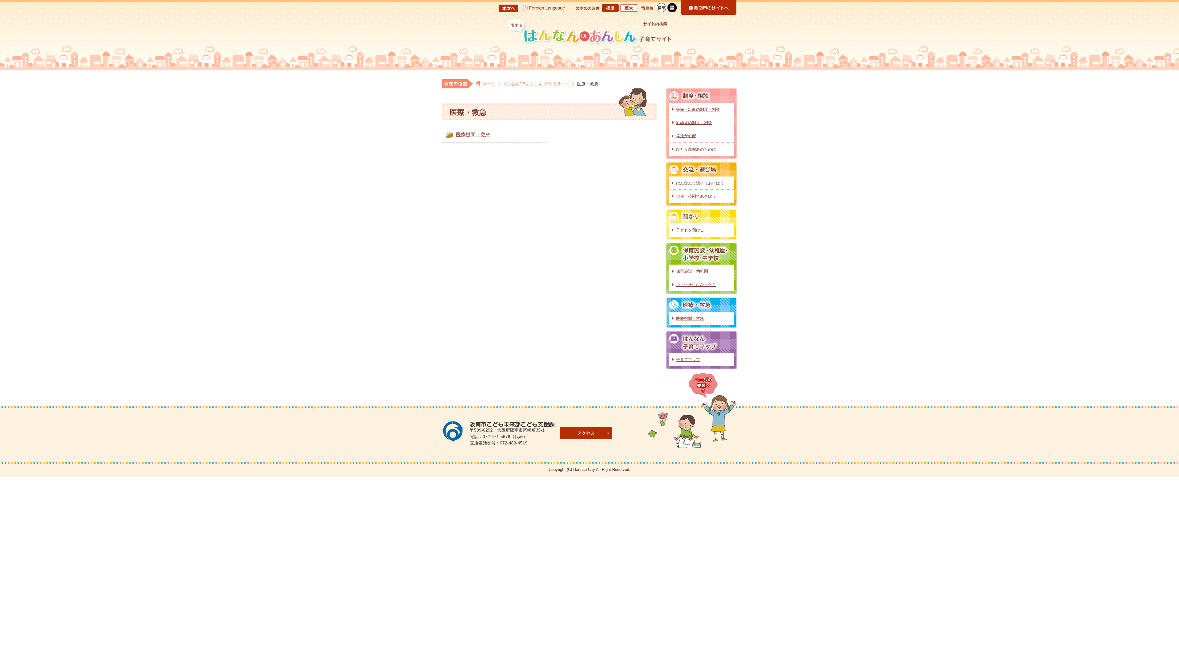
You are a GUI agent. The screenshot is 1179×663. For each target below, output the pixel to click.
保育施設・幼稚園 (692, 271)
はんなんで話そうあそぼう (700, 183)
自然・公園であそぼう (696, 196)
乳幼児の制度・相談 (694, 122)
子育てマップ (688, 359)
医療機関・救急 (473, 134)
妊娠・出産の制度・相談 (698, 109)
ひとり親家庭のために (696, 149)
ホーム (488, 83)
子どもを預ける (690, 230)
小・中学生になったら (696, 284)
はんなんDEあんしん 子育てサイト (536, 83)
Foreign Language (547, 7)
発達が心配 (686, 136)
